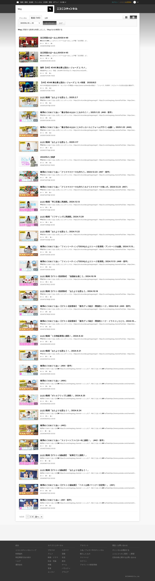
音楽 (49, 568)
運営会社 (19, 565)
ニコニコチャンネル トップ (26, 550)
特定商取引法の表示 (23, 557)
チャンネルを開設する (120, 550)
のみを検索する (54, 29)
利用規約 (19, 554)
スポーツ (65, 550)
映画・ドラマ (53, 557)
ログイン (115, 2)
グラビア (65, 572)
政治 (63, 561)
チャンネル (38, 2)
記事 (46, 18)
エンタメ (51, 572)
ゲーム (64, 565)
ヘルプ (18, 561)
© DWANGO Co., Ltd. (132, 576)
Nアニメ (56, 2)
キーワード (49, 23)
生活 (63, 557)
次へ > (38, 517)
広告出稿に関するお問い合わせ (124, 557)
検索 (50, 9)
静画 (26, 2)
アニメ (50, 554)
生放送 (31, 2)
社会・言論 (52, 561)
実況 (50, 2)
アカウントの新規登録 (88, 565)
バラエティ (66, 568)
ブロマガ (51, 550)
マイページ (84, 557)
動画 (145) (35, 18)
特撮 (49, 565)
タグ (60, 23)
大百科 (45, 2)
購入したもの (85, 554)
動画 (21, 2)
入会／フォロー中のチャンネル (92, 550)
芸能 (63, 554)
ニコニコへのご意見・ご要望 (123, 554)
